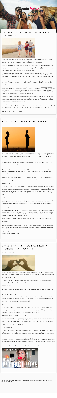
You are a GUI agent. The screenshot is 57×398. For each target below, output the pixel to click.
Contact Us (14, 1)
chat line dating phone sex (46, 87)
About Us (22, 1)
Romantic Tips (5, 1)
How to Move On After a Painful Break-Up (25, 122)
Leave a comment (17, 111)
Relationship (12, 369)
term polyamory (20, 59)
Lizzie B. (4, 35)
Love (10, 111)
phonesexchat (20, 90)
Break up (11, 236)
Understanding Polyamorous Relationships (26, 32)
